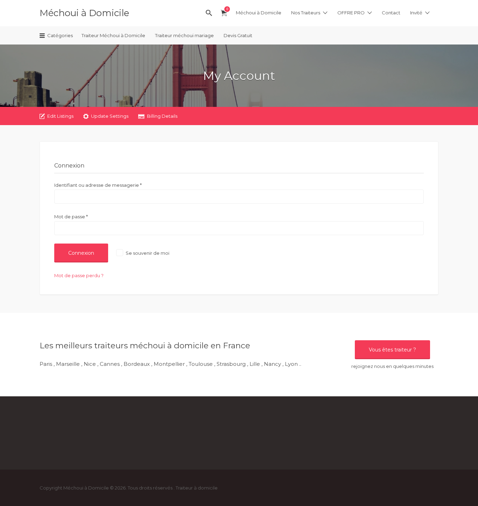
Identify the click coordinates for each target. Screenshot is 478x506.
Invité (416, 12)
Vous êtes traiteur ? (392, 350)
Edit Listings (60, 116)
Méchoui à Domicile (84, 13)
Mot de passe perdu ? (79, 275)
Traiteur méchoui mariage (184, 35)
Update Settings (109, 116)
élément (226, 9)
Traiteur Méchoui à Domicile (113, 35)
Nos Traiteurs (305, 12)
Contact (391, 12)
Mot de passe (71, 216)
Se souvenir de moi (147, 253)
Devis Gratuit (238, 35)
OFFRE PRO (351, 12)
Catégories (60, 35)
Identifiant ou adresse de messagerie (98, 185)
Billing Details (162, 116)
